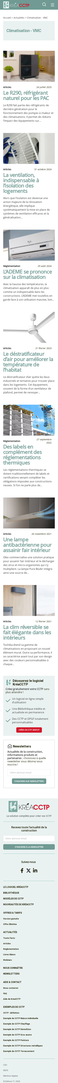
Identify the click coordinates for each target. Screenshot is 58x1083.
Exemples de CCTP (13, 1006)
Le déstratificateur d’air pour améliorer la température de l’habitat (28, 361)
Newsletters (11, 973)
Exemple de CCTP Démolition (17, 1029)
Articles (7, 943)
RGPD (5, 1070)
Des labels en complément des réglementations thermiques (22, 454)
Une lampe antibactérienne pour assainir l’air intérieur (27, 544)
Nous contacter (10, 988)
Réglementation (11, 949)
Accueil (7, 17)
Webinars (7, 960)
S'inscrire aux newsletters (29, 781)
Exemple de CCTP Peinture (16, 1040)
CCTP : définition (11, 1013)
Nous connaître (13, 967)
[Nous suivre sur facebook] (22, 870)
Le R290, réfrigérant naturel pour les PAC (26, 95)
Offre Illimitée (10, 924)
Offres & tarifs (12, 912)
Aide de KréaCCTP (11, 999)
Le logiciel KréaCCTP (15, 887)
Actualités (19, 17)
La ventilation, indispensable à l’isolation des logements (21, 182)
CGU (5, 1065)
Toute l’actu (9, 938)
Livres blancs (9, 954)
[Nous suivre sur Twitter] (29, 870)
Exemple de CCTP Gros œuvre (17, 1035)
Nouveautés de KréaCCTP (18, 904)
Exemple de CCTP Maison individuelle (20, 1018)
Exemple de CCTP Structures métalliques (23, 1045)
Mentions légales (10, 1076)
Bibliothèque (11, 892)
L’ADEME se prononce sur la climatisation (27, 274)
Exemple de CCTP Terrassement (18, 1051)
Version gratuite (11, 918)
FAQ (5, 993)
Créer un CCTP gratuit (29, 730)
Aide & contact (12, 982)
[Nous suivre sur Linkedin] (36, 870)
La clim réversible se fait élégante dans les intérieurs (27, 632)
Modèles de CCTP (13, 898)
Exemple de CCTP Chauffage (16, 1024)
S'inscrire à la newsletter (29, 846)
